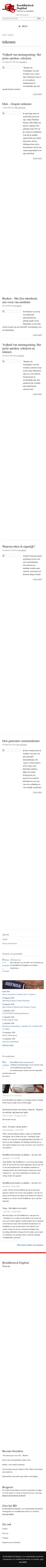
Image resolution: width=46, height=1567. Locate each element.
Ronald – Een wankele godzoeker (13, 1464)
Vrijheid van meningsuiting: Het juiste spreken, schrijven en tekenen (21, 348)
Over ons (5, 1533)
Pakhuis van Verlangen (12, 1095)
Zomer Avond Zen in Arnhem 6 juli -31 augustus (18, 994)
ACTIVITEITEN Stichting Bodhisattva (15, 1013)
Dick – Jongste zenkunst (16, 104)
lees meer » (6, 1076)
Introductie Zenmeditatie (10, 1041)
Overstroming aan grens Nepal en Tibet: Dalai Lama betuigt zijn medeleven (22, 1470)
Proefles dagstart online (10, 1020)
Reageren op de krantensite (11, 1542)
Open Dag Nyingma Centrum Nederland (15, 1000)
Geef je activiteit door (9, 943)
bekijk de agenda (8, 1045)
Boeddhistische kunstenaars (22, 1062)
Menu (25, 26)
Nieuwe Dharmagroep (9, 1035)
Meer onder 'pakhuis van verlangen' (30, 1244)
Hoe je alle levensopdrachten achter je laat (16, 1460)
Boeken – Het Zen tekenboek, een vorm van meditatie (20, 300)
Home (4, 35)
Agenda (4, 939)
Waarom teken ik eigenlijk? (18, 546)
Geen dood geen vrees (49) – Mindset (15, 1455)
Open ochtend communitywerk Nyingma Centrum (19, 1007)
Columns (5, 1538)
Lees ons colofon (8, 1514)
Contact (4, 1528)
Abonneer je (15, 959)
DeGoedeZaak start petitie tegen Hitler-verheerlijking (20, 1476)
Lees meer (37, 94)
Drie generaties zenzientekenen (21, 741)
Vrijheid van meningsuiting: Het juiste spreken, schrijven (21, 56)
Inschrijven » (14, 968)
